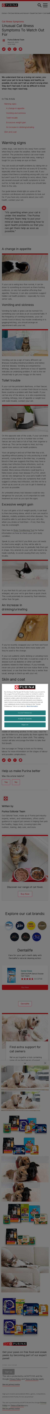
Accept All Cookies (25, 719)
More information (32, 706)
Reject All (25, 725)
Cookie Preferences (25, 713)
